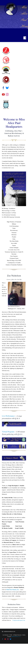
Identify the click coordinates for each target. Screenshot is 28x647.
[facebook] (2, 639)
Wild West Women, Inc (12, 589)
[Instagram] (7, 94)
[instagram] (8, 639)
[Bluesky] (7, 87)
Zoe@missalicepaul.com (18, 620)
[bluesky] (10, 639)
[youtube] (5, 639)
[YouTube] (3, 94)
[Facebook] (3, 87)
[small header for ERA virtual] (14, 438)
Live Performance (8, 416)
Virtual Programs (8, 431)
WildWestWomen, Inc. (16, 636)
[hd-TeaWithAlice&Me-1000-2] (14, 422)
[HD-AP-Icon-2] (10, 3)
